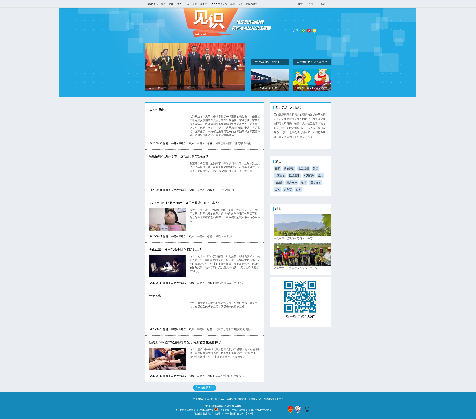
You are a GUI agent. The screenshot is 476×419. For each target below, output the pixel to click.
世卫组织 (303, 168)
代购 (298, 189)
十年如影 (155, 296)
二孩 (277, 189)
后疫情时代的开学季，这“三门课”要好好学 (179, 156)
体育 (187, 3)
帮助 (311, 3)
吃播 (229, 236)
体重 (223, 236)
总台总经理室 (266, 399)
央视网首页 (152, 3)
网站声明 (242, 399)
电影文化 (239, 329)
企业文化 (237, 282)
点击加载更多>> (204, 387)
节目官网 (222, 3)
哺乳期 (219, 282)
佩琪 (218, 236)
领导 (223, 375)
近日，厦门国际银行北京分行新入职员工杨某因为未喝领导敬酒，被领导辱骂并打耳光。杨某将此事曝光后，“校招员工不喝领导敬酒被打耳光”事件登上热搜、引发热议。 (225, 353)
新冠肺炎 (289, 168)
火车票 (288, 189)
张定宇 (239, 143)
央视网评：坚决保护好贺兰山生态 (293, 238)
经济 (179, 3)
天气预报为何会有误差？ (312, 61)
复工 (315, 168)
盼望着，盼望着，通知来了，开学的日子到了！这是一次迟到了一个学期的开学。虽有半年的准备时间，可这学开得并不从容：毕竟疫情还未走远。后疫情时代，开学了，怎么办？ (225, 167)
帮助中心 (278, 399)
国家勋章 (220, 143)
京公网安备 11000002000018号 (232, 410)
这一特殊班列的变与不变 (270, 87)
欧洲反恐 (309, 175)
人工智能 (280, 175)
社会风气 (238, 375)
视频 (171, 3)
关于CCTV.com (218, 399)
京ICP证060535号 (204, 410)
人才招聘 (231, 399)
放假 (303, 182)
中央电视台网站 (201, 399)
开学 (218, 189)
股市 (320, 175)
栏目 (240, 3)
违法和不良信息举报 (185, 410)
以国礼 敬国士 (157, 87)
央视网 (201, 143)
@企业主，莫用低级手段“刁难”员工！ (175, 249)
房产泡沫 (292, 182)
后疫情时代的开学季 (267, 61)
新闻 (163, 3)
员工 (218, 375)
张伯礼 (247, 143)
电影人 (249, 329)
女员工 (228, 282)
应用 (323, 3)
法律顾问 (252, 399)
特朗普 (278, 182)
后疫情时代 (227, 189)
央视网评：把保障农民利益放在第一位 (296, 268)
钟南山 (230, 143)
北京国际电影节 (224, 329)
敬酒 (229, 375)
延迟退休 (294, 175)
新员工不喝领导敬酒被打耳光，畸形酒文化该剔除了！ (187, 342)
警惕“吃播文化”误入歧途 (312, 87)
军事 (194, 3)
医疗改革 (315, 182)
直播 (232, 3)
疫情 (277, 168)
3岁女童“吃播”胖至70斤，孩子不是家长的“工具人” (184, 203)
